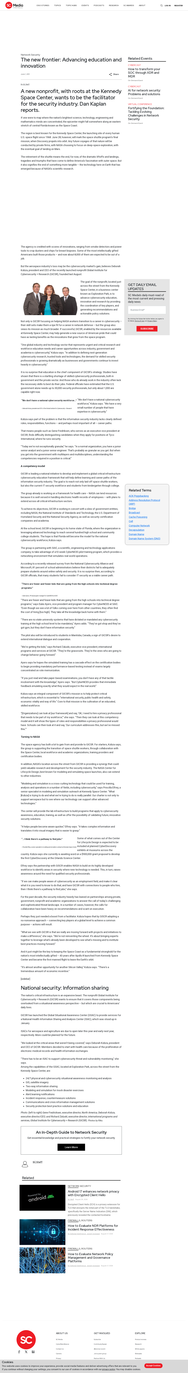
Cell (131, 521)
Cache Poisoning (138, 517)
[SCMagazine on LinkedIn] (33, 1351)
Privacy (58, 1358)
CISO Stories (42, 5)
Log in (168, 6)
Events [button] (85, 5)
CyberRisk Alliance (62, 1344)
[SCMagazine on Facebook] (19, 1351)
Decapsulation (136, 529)
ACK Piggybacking (139, 495)
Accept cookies (153, 1365)
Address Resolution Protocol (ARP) (144, 502)
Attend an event (99, 1349)
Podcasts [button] (99, 5)
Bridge (132, 508)
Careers (59, 1354)
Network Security (30, 54)
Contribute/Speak (100, 1344)
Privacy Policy (152, 321)
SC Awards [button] (128, 5)
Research (138, 1344)
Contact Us (60, 1349)
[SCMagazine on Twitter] (26, 1351)
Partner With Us (99, 1358)
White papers (140, 1349)
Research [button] (114, 5)
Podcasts (138, 1358)
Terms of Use (139, 321)
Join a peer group (100, 1354)
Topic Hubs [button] (71, 5)
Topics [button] (57, 5)
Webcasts (138, 1354)
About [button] (142, 5)
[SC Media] (14, 5)
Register (178, 6)
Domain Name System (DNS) (144, 538)
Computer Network (139, 525)
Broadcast (134, 512)
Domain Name (136, 534)
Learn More (71, 1147)
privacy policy (108, 1369)
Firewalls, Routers (80, 1220)
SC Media (59, 1339)
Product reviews (140, 1339)
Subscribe (147, 328)
